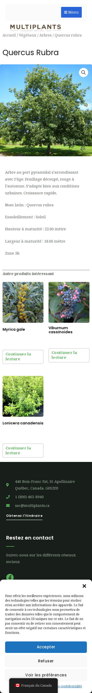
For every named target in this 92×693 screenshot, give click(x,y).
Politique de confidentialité (62, 686)
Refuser (46, 661)
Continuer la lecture (18, 356)
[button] (84, 586)
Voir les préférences (46, 675)
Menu (73, 12)
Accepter (46, 647)
